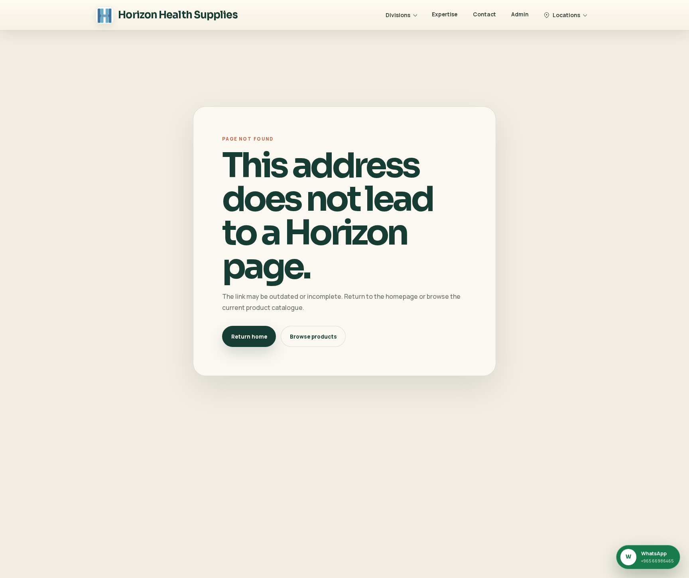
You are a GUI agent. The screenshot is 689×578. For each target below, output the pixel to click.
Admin (520, 14)
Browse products (313, 336)
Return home (249, 336)
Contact (484, 14)
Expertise (444, 14)
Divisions (398, 15)
